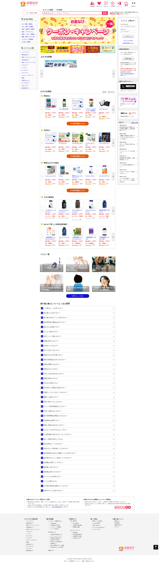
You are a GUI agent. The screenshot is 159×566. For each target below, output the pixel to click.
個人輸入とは (52, 532)
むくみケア (25, 70)
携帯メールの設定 (97, 521)
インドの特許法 (55, 528)
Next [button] (114, 30)
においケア (25, 85)
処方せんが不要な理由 (56, 541)
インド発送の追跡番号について (127, 164)
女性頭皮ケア (25, 60)
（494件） (54, 116)
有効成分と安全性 (55, 525)
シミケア (24, 67)
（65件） (54, 245)
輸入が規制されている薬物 (57, 545)
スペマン (48, 109)
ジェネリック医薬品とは (55, 521)
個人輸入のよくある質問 (57, 547)
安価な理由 (53, 523)
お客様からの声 (77, 538)
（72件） (108, 151)
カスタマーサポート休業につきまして (127, 171)
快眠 (23, 78)
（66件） (94, 151)
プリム (61, 176)
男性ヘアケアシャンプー (29, 57)
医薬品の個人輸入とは (56, 534)
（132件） (67, 116)
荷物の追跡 (128, 58)
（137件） (67, 151)
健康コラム (51, 550)
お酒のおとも (25, 80)
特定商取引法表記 (77, 536)
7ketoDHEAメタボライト (104, 211)
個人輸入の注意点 (55, 539)
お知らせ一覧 (134, 122)
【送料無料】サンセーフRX (104, 238)
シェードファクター (64, 238)
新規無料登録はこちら (128, 43)
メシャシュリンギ (50, 176)
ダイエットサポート (27, 75)
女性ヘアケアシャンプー (29, 62)
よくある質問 (96, 523)
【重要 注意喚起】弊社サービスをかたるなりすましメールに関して (127, 136)
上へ (155, 548)
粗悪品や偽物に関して (56, 538)
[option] (77, 30)
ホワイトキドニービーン (91, 211)
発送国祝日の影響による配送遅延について (127, 158)
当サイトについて (75, 530)
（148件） (81, 151)
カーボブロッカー (77, 143)
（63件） (94, 183)
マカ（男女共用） (64, 109)
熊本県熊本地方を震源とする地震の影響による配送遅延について (127, 128)
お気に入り (99, 6)
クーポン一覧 (96, 529)
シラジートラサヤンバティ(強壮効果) (91, 109)
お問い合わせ (96, 525)
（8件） (94, 245)
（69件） (54, 183)
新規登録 (92, 6)
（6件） (80, 245)
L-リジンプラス (90, 176)
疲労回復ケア (25, 88)
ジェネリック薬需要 (56, 527)
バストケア (25, 72)
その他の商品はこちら (77, 123)
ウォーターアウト (104, 176)
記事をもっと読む (78, 296)
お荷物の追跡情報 (128, 73)
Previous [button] (41, 30)
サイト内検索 (49, 10)
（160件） (81, 183)
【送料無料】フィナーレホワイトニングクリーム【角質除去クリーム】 (77, 238)
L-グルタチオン (76, 109)
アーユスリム (63, 143)
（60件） (67, 183)
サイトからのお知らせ (99, 527)
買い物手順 (73, 521)
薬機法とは (53, 543)
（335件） (108, 118)
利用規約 (75, 532)
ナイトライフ (25, 52)
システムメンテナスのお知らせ (127, 151)
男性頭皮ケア (25, 54)
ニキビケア (25, 65)
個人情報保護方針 (57, 507)
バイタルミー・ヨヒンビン (50, 211)
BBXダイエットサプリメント (77, 176)
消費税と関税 (76, 527)
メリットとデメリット (56, 536)
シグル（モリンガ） (90, 144)
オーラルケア (25, 83)
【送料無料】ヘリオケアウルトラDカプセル (50, 238)
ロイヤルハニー (103, 109)
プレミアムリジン (104, 143)
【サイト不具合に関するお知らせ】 (127, 144)
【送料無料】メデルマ (91, 238)
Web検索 (59, 10)
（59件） (108, 245)
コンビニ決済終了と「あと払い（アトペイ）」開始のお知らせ (127, 179)
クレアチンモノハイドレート (64, 211)
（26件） (67, 245)
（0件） (53, 218)
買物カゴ (131, 4)
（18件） (81, 116)
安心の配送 (76, 523)
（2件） (107, 183)
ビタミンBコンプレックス (77, 211)
